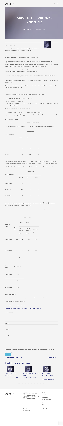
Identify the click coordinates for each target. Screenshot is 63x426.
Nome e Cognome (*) (9, 312)
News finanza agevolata (47, 401)
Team (43, 402)
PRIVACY (24, 413)
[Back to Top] (60, 423)
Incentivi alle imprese (47, 399)
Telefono (7, 329)
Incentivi (7, 377)
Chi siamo (44, 394)
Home (24, 29)
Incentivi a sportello (14, 377)
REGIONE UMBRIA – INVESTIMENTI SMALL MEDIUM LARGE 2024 (48, 375)
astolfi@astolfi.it (27, 408)
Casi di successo (45, 397)
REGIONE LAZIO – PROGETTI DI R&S (14, 357)
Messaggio (7, 335)
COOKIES (28, 413)
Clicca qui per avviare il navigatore (29, 395)
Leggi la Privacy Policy (10, 352)
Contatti (44, 404)
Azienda (6, 317)
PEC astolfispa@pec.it (28, 410)
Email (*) (7, 323)
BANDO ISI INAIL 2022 (51, 357)
